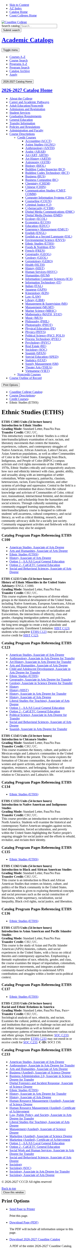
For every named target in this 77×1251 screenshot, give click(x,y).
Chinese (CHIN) (35, 187)
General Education (21, 119)
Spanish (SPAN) (35, 353)
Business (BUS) (35, 176)
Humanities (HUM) (37, 275)
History (14, 686)
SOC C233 (61, 1035)
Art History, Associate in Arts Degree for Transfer (40, 662)
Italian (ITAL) (34, 286)
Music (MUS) (34, 317)
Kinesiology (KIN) (37, 293)
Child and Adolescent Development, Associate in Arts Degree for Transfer (39, 670)
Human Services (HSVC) (41, 272)
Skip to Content (19, 4)
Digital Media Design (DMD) (43, 215)
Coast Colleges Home (23, 15)
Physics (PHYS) (35, 332)
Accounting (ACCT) (38, 141)
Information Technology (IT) (43, 282)
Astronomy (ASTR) (37, 162)
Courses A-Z (17, 57)
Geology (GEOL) (36, 257)
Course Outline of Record (25, 378)
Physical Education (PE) (40, 328)
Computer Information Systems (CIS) (48, 197)
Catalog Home (18, 12)
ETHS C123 (39, 631)
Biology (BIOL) (35, 165)
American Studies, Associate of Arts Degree (36, 547)
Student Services (19, 112)
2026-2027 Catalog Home (27, 90)
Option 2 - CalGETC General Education (34, 565)
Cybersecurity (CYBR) (39, 208)
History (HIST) (34, 268)
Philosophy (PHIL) (37, 321)
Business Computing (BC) (41, 180)
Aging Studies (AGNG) (40, 144)
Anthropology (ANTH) (40, 148)
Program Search (19, 67)
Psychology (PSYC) (38, 342)
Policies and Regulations (24, 126)
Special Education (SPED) (41, 356)
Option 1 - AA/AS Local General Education (37, 561)
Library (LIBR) (35, 300)
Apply (13, 74)
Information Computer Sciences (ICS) (48, 279)
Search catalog (11, 26)
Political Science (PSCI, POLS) (45, 335)
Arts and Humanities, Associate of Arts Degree (38, 551)
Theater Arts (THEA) (38, 367)
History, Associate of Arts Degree (30, 558)
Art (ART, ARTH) (36, 155)
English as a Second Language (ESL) (48, 236)
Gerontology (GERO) (39, 261)
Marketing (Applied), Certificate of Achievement (39, 1139)
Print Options (10, 385)
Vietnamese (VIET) (37, 371)
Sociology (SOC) (36, 349)
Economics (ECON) (38, 222)
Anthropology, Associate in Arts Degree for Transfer (42, 658)
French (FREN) (35, 250)
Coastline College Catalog (25, 392)
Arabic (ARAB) (35, 151)
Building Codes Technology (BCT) (47, 172)
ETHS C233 (39, 1038)
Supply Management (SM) (41, 363)
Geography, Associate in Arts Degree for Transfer (40, 679)
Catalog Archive (19, 71)
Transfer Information (22, 123)
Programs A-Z (18, 64)
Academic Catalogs (27, 39)
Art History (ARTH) (38, 158)
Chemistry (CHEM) (37, 183)
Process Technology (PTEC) (43, 339)
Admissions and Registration (27, 109)
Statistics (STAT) (35, 360)
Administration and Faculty (26, 130)
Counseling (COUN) (38, 201)
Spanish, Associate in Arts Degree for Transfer (38, 729)
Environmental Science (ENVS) (45, 240)
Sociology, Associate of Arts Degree (31, 1175)
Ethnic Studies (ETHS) (39, 243)
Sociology (15, 1164)
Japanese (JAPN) (36, 289)
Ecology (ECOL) (36, 218)
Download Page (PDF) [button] (23, 1222)
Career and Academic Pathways (29, 102)
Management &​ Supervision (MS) (46, 303)
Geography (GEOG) (38, 254)
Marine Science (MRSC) (40, 310)
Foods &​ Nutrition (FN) (40, 247)
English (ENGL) (35, 233)
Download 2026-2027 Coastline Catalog (34, 1239)
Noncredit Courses (29, 374)
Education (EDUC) (37, 226)
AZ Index (15, 8)
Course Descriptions (22, 134)
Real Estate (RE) (35, 346)
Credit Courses (26, 137)
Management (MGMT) (39, 307)
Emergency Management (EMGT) (46, 229)
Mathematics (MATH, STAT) (43, 314)
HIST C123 (61, 628)
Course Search (18, 60)
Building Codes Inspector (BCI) (45, 169)
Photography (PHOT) (39, 325)
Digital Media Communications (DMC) (49, 211)
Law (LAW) (33, 296)
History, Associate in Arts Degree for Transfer (37, 693)
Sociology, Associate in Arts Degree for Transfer (39, 1171)
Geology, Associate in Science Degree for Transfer (40, 683)
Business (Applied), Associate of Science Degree (39, 1072)
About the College (20, 98)
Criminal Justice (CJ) (38, 204)
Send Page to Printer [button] (22, 1209)
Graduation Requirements (25, 116)
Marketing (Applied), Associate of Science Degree (40, 1136)
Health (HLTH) (35, 264)
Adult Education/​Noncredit (26, 105)
